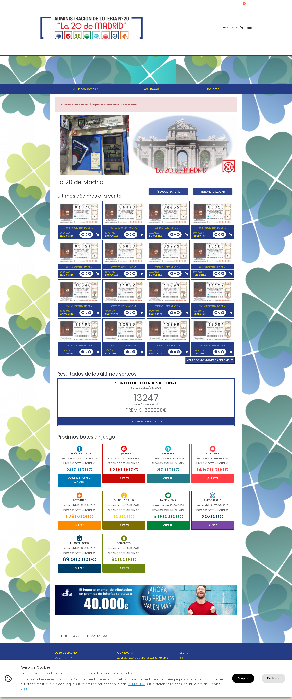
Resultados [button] (151, 89)
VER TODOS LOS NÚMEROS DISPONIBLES (210, 360)
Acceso (231, 27)
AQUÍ (24, 689)
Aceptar (243, 678)
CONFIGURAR (136, 684)
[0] (243, 28)
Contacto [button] (212, 89)
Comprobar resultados (146, 421)
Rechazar (273, 678)
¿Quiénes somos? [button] (85, 89)
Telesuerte (185, 658)
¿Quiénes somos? (63, 658)
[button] (68, 149)
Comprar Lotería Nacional (79, 480)
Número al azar (214, 191)
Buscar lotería (169, 191)
